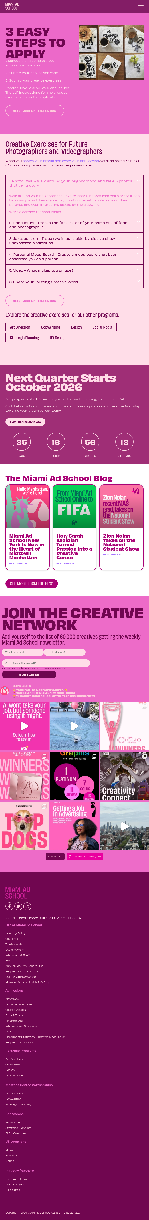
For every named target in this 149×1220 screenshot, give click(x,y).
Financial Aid (14, 1020)
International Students (21, 1026)
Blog (8, 960)
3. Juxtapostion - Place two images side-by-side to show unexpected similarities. (62, 240)
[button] (74, 183)
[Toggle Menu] (141, 5)
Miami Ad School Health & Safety (27, 982)
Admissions (14, 990)
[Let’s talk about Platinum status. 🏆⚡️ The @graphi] (74, 776)
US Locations (15, 1141)
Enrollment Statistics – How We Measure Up (35, 1036)
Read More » (18, 563)
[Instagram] (27, 906)
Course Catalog (15, 1009)
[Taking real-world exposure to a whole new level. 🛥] (74, 726)
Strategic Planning (18, 1104)
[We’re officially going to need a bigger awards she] (124, 726)
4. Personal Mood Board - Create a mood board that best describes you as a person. (63, 256)
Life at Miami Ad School (23, 925)
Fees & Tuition (15, 1015)
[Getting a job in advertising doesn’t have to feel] (74, 826)
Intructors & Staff (17, 955)
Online (9, 1160)
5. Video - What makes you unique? (41, 270)
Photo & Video (14, 1075)
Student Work (14, 949)
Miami (9, 1150)
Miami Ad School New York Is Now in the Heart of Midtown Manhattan (26, 546)
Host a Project (15, 1184)
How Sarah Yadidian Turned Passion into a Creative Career (74, 546)
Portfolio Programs (20, 1050)
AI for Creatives (15, 1133)
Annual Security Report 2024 (24, 965)
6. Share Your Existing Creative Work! (43, 282)
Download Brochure (18, 1004)
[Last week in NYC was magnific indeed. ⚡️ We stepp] (124, 826)
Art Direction (14, 1059)
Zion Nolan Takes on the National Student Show (121, 542)
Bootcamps (14, 1114)
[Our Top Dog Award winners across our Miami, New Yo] (24, 826)
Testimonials (14, 944)
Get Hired (11, 938)
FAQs (8, 1031)
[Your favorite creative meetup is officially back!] (124, 776)
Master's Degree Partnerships (29, 1085)
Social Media (13, 1122)
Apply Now (12, 998)
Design (10, 1069)
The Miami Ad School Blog (59, 478)
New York (11, 1155)
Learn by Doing (15, 933)
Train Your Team (16, 1179)
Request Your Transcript (21, 971)
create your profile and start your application (61, 161)
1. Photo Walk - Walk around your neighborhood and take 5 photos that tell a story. (70, 183)
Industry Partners (19, 1170)
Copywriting (13, 1064)
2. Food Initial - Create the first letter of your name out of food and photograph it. (68, 224)
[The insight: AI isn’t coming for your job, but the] (24, 726)
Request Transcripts (19, 1042)
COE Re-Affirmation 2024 (22, 976)
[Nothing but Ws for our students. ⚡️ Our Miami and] (24, 776)
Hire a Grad (12, 1189)
